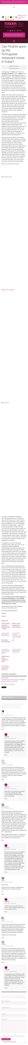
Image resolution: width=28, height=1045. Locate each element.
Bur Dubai (3, 679)
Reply (2, 729)
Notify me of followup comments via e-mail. (14, 1036)
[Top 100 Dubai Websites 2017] (6, 17)
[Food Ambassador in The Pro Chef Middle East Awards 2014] (16, 17)
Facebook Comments (9, 1042)
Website (3, 1014)
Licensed (16, 679)
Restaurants (15, 681)
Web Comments (8, 697)
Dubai (8, 679)
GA (2, 713)
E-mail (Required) (5, 1007)
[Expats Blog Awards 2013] (6, 20)
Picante (3, 596)
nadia (3, 920)
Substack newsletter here (19, 2)
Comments (4, 1019)
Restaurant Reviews (6, 681)
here (5, 156)
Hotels (12, 679)
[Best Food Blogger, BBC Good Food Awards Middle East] (11, 17)
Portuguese (22, 679)
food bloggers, (6, 85)
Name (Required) (5, 1001)
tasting (5, 83)
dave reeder (5, 807)
